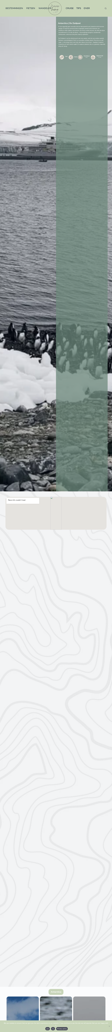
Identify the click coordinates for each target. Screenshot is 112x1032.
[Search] (105, 8)
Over (87, 8)
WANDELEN (44, 8)
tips (78, 8)
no (53, 1029)
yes (47, 1029)
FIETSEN (30, 8)
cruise (70, 8)
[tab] (56, 992)
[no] (109, 1026)
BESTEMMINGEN (14, 8)
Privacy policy (62, 1029)
